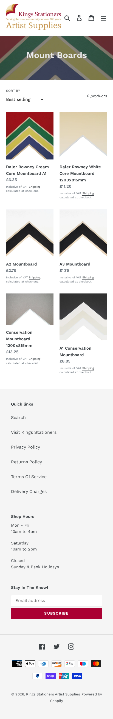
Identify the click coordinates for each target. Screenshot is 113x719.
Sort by (13, 91)
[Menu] (103, 18)
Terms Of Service (29, 476)
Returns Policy (26, 461)
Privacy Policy (25, 447)
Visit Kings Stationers (33, 432)
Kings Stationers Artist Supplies (53, 694)
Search (18, 417)
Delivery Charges (29, 491)
